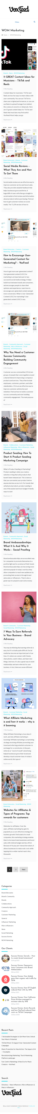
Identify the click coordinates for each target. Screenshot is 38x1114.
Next (23, 869)
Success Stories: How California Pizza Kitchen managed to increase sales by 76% (23, 999)
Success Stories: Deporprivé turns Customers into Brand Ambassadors (21, 968)
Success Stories (7, 936)
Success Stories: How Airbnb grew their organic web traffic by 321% (23, 978)
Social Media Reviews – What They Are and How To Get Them (18, 170)
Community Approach (16, 344)
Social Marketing (9, 628)
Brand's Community (10, 625)
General (4, 918)
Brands (6, 73)
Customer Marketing (26, 445)
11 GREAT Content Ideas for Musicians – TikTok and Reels (19, 81)
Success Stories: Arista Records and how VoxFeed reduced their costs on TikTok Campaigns (23, 1010)
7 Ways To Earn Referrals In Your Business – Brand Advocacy (18, 635)
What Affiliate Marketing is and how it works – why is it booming (19, 722)
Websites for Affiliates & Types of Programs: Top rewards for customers (17, 814)
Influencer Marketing (10, 447)
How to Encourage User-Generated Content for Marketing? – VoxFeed (17, 259)
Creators (18, 249)
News (11, 73)
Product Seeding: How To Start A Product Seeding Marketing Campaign (17, 457)
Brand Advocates (9, 160)
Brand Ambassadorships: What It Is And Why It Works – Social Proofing (17, 546)
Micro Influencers (16, 346)
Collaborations (13, 445)
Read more (7, 120)
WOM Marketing (19, 73)
